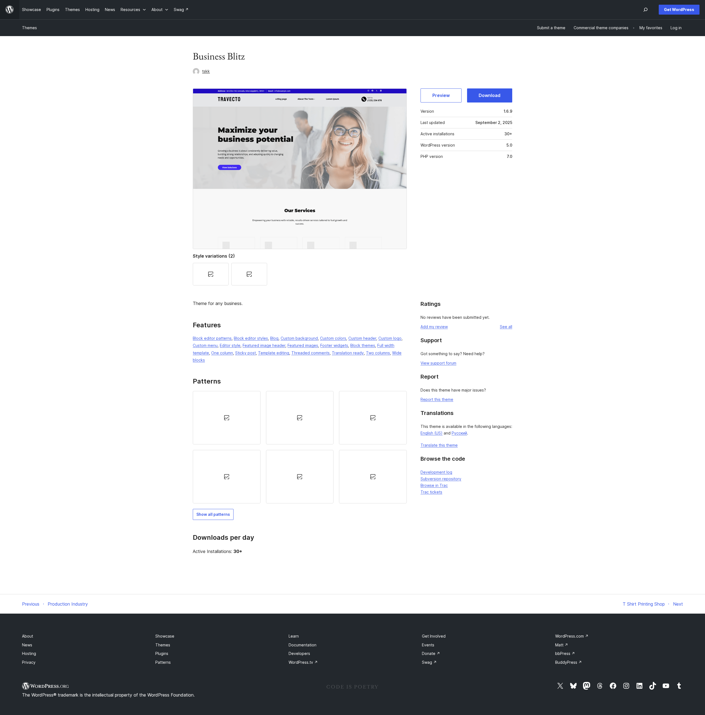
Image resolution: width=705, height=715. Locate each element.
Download (489, 95)
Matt (561, 645)
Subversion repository (441, 478)
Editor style (230, 345)
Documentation (302, 645)
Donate (431, 653)
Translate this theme (439, 445)
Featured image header (264, 345)
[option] (227, 417)
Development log (436, 472)
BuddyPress (568, 662)
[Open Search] (645, 9)
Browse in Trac (434, 485)
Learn (294, 636)
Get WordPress (679, 9)
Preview (441, 95)
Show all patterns (213, 514)
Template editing (273, 352)
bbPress (565, 653)
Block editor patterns (212, 338)
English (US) (432, 433)
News (27, 645)
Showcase (164, 636)
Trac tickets (431, 492)
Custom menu (205, 345)
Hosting (29, 653)
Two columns (378, 352)
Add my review (434, 326)
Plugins (161, 653)
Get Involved (434, 636)
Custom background (299, 338)
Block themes (362, 345)
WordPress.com (572, 636)
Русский (459, 433)
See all (506, 326)
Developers (299, 653)
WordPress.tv (303, 662)
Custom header (362, 338)
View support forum (438, 363)
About (27, 636)
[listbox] (300, 447)
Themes (29, 27)
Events (428, 645)
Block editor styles (251, 338)
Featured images (303, 345)
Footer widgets (334, 345)
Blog (274, 338)
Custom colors (333, 338)
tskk (206, 71)
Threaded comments (310, 352)
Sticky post (245, 352)
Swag (429, 662)
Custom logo (390, 338)
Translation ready (348, 352)
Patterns (163, 662)
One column (222, 352)
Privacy (29, 662)
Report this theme (437, 399)
